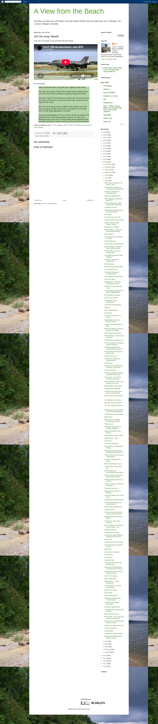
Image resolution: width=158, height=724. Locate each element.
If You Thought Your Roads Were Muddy (112, 586)
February (108, 649)
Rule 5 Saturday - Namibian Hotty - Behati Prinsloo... (113, 247)
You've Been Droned (110, 269)
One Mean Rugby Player (112, 607)
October (107, 170)
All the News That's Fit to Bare (113, 542)
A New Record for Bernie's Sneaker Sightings (112, 427)
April (106, 644)
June (106, 180)
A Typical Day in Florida (111, 532)
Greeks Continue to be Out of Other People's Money (113, 476)
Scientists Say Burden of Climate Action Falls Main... (113, 348)
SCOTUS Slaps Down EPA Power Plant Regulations (113, 204)
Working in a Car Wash (111, 227)
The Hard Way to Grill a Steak (113, 435)
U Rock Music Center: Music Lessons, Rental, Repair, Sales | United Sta (112, 69)
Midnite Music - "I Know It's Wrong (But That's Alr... (112, 282)
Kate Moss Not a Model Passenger (111, 603)
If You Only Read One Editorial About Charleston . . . (114, 343)
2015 (105, 162)
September (108, 172)
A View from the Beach (69, 11)
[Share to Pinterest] (66, 133)
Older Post (90, 200)
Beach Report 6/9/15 (110, 595)
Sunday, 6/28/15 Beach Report (114, 220)
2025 (105, 135)
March (107, 647)
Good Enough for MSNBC (112, 388)
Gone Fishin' (108, 313)
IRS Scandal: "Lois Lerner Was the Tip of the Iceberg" (114, 617)
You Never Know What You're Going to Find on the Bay (113, 513)
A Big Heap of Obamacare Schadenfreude (112, 599)
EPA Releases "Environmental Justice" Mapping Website (113, 410)
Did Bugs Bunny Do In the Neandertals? (112, 251)
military (47, 136)
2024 (105, 137)
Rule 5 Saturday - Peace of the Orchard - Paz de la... (114, 382)
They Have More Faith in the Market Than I (113, 563)
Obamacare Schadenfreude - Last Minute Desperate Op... (114, 451)
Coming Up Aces (109, 509)
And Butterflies (109, 631)
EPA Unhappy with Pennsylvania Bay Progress (114, 471)
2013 (105, 658)
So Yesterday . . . (109, 555)
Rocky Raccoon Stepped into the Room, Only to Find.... (113, 366)
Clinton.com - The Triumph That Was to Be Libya (112, 378)
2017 (105, 156)
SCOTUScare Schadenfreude (113, 244)
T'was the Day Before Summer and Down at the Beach (113, 373)
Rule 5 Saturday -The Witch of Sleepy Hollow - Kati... (113, 526)
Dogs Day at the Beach (111, 614)
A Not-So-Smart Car (110, 628)
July (106, 178)
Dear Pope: (108, 441)
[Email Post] (54, 133)
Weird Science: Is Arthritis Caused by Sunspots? (112, 420)
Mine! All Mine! (109, 234)
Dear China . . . (109, 539)
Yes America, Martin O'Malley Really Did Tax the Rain (113, 536)
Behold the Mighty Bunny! (112, 196)
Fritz (115, 44)
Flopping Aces (108, 102)
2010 (105, 666)
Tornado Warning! (110, 241)
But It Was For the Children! (113, 403)
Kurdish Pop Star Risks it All (113, 507)
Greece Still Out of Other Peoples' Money (112, 223)
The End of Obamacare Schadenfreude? (111, 273)
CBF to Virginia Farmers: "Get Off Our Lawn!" (113, 183)
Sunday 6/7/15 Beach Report (113, 633)
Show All (122, 124)
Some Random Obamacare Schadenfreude (113, 503)
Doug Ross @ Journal (110, 96)
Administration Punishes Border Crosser (112, 321)
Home (64, 200)
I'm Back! (107, 307)
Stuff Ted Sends (109, 264)
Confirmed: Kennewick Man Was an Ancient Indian (113, 392)
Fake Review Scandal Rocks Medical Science (113, 572)
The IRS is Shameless (111, 443)
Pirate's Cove (107, 118)
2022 (105, 143)
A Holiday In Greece (110, 207)
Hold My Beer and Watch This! (113, 340)
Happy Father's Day (110, 356)
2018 (105, 154)
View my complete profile (109, 59)
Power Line (107, 121)
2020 (105, 148)
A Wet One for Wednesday (112, 305)
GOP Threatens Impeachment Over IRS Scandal (113, 211)
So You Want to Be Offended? (113, 276)
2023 (105, 140)
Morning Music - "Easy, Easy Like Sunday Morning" (113, 230)
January (107, 652)
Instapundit (107, 115)
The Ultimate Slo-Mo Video (112, 400)
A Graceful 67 (108, 557)
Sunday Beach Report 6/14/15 (113, 500)
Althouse (106, 89)
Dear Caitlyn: (108, 593)
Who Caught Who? (110, 578)
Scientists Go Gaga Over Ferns (114, 625)
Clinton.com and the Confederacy (110, 301)
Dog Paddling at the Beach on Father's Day (113, 352)
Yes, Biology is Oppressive (112, 333)
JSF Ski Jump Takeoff (111, 298)
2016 (105, 159)
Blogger (87, 709)
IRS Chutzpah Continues (112, 295)
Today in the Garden (110, 590)
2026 (105, 132)
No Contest (108, 214)
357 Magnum (107, 86)
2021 (105, 146)
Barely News (108, 417)
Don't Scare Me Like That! (112, 217)
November (108, 167)
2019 (105, 151)
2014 (105, 655)
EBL (104, 99)
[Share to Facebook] (64, 133)
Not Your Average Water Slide (113, 267)
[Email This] (58, 133)
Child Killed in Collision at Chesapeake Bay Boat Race (114, 188)
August (107, 175)
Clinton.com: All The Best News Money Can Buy (114, 622)
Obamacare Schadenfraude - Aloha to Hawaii (113, 637)
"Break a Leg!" (108, 424)
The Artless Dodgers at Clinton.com (111, 260)
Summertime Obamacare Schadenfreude (112, 359)
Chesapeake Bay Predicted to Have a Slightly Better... (113, 291)
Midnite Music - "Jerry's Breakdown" (111, 582)
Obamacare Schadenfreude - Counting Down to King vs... (114, 568)
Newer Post (38, 200)
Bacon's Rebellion (109, 92)
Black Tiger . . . (109, 549)
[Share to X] (62, 133)
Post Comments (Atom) (49, 203)
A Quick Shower (109, 560)
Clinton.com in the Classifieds (113, 414)
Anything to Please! (110, 530)
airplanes (41, 136)
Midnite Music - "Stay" (111, 438)
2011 (105, 663)
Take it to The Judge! (110, 576)
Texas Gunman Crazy (111, 488)
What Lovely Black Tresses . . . (113, 464)
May (106, 641)
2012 (105, 661)
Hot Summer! (108, 363)
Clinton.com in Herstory (111, 552)
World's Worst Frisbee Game (113, 386)
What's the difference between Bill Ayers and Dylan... (113, 329)
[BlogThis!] (60, 133)
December (108, 164)
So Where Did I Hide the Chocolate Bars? (112, 192)
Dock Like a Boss (109, 279)
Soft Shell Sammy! (110, 370)
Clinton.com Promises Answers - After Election (114, 455)
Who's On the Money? (111, 310)
